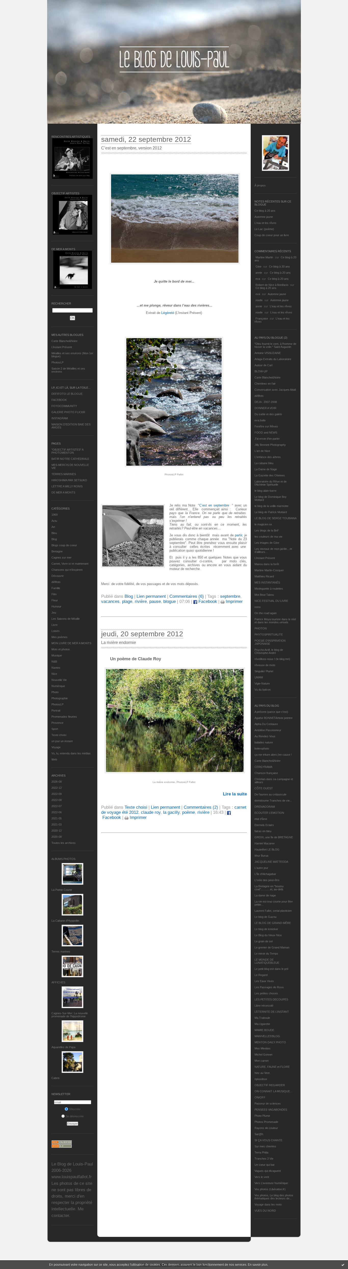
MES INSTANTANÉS (267, 582)
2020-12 (56, 830)
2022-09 (56, 793)
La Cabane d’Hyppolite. (65, 920)
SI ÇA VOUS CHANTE (268, 1140)
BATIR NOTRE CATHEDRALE (70, 458)
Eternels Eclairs (264, 825)
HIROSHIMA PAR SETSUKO (69, 480)
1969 (54, 514)
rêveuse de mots (265, 665)
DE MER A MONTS (63, 492)
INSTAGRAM (59, 418)
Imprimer (233, 601)
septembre (230, 596)
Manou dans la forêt (267, 564)
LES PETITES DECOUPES (271, 999)
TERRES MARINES (63, 474)
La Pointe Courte (61, 889)
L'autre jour (261, 867)
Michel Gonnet (263, 1054)
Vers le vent (262, 1176)
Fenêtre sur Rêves (266, 426)
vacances (110, 601)
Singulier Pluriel (264, 671)
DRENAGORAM (265, 806)
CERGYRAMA (263, 766)
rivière (141, 601)
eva (258, 278)
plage (127, 601)
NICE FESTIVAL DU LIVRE (271, 600)
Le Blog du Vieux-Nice (268, 935)
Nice (54, 673)
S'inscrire (75, 1109)
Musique (56, 655)
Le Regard (261, 974)
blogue (169, 601)
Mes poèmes (59, 637)
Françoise (262, 318)
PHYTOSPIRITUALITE (269, 634)
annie (259, 272)
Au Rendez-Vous (265, 736)
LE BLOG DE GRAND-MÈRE (273, 922)
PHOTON (261, 628)
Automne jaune (264, 216)
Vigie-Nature (262, 683)
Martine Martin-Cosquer (269, 570)
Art (53, 526)
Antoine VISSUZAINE (268, 352)
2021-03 (56, 824)
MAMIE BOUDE (264, 1030)
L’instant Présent (61, 347)
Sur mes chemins (265, 1146)
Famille (55, 588)
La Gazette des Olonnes (270, 475)
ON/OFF (260, 1097)
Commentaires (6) (186, 596)
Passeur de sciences (268, 1103)
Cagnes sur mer (61, 557)
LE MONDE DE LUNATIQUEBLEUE (267, 961)
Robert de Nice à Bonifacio (272, 284)
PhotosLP (57, 362)
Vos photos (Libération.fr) (270, 1189)
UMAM (259, 677)
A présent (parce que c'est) (271, 711)
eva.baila (260, 420)
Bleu (54, 533)
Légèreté (167, 313)
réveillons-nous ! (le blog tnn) (272, 659)
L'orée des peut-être (267, 880)
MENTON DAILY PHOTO (270, 1042)
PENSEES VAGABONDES (271, 1109)
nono (258, 606)
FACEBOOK (59, 399)
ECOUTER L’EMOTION (269, 812)
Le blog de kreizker (266, 929)
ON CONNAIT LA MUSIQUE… (274, 1091)
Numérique (58, 686)
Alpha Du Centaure (266, 724)
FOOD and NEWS (266, 432)
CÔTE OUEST (264, 788)
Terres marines (60, 951)
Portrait (55, 710)
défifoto (55, 581)
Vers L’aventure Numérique (271, 1183)
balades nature (264, 742)
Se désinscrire (75, 1116)
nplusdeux (261, 1079)
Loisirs (55, 630)
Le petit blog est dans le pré (271, 968)
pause (155, 601)
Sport (54, 728)
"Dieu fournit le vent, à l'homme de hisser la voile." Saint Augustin (275, 345)
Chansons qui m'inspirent (67, 569)
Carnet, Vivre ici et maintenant (69, 563)
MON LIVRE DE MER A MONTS (71, 643)
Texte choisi (58, 735)
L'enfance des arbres (268, 457)
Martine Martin (264, 257)
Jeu (53, 612)
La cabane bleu (264, 463)
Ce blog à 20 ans (265, 210)
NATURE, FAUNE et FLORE (272, 1066)
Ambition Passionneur (268, 730)
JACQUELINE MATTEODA (271, 861)
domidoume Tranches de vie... (273, 800)
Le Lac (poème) (264, 229)
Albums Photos (63, 858)
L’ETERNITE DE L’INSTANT (272, 1011)
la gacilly (171, 812)
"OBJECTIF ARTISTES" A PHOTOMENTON (67, 451)
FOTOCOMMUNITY (64, 406)
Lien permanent (151, 596)
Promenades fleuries (64, 716)
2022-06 (56, 812)
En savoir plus (257, 1264)
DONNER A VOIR (265, 408)
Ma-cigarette (262, 1023)
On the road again (266, 613)
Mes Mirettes (263, 1048)
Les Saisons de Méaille (65, 618)
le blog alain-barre (265, 490)
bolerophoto (262, 748)
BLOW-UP (261, 371)
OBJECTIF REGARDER (270, 1085)
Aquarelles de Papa (63, 1047)
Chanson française (266, 773)
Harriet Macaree (265, 843)
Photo (55, 692)
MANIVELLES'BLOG (267, 1036)
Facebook (207, 601)
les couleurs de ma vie (268, 536)
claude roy (150, 812)
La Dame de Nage (266, 469)
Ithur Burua (261, 855)
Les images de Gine (267, 542)
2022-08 (56, 800)
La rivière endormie (118, 642)
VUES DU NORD (265, 1210)
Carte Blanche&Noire (64, 340)
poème (188, 812)
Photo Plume (262, 1115)
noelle (259, 300)
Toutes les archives (63, 842)
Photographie (59, 698)
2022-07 (56, 806)
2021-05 (56, 818)
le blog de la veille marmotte (271, 505)
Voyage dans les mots (268, 1204)
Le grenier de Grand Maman (272, 947)
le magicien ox (263, 524)
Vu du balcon (263, 689)
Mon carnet (262, 1060)
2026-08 (56, 781)
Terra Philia (261, 1152)
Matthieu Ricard (264, 576)
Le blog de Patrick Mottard (271, 512)
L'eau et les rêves (265, 222)
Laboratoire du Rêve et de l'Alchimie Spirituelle (271, 483)
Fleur (54, 600)
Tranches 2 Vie (264, 1158)
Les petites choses (266, 993)
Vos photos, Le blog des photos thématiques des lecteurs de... (274, 1197)
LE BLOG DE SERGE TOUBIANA (276, 518)
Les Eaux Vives (264, 981)
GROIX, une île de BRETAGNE (274, 837)
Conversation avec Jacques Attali (275, 389)
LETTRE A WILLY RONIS (67, 486)
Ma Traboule (262, 1017)
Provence (57, 722)
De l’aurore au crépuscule (270, 794)
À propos (260, 185)
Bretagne (57, 551)
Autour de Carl (263, 365)
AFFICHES (58, 982)
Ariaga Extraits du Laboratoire (273, 359)
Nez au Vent (262, 1072)
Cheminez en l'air (265, 383)
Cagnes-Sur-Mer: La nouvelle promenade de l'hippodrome (69, 1015)
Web (54, 759)
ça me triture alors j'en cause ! (273, 754)
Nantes (55, 667)
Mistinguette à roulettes (269, 588)
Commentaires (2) (201, 807)
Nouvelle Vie (59, 679)
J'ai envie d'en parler (267, 438)
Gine (258, 266)
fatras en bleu (263, 831)
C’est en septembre (214, 505)
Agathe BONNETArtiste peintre (273, 717)
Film (54, 594)
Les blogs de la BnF (267, 530)
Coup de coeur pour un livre (272, 235)
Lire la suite (235, 794)
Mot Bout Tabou (264, 594)
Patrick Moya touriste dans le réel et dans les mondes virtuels (275, 621)
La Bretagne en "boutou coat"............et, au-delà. (269, 888)
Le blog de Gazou (265, 916)
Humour (56, 606)
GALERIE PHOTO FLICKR (68, 412)
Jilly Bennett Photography (270, 444)
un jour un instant (62, 741)
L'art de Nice (262, 450)
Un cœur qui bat (264, 1164)
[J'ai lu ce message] (343, 1265)
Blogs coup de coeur (64, 545)
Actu (54, 520)
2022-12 (56, 787)
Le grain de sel (264, 941)
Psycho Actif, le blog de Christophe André (269, 651)
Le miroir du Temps (266, 953)
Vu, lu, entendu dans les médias (71, 753)
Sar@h (259, 1134)
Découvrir (57, 575)
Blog (54, 539)
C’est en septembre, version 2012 (131, 148)
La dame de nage (265, 895)
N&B (54, 661)
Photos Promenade (266, 1121)
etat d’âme (261, 818)
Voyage (56, 747)
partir (238, 535)
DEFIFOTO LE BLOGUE (67, 393)
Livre (54, 624)
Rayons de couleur (266, 1128)
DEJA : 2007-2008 (266, 401)
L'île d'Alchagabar (265, 873)
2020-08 (56, 836)
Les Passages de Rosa (269, 987)
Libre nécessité (264, 1005)
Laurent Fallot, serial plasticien (273, 910)
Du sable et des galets (268, 414)
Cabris (55, 1078)
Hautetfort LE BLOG (267, 849)
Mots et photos (60, 649)
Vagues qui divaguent (268, 1170)
